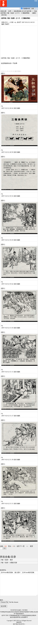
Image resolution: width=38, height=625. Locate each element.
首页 (9, 11)
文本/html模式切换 (7, 572)
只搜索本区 (26, 8)
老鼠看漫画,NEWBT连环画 (22, 11)
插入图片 (17, 572)
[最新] (34, 13)
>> (27, 546)
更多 (11, 560)
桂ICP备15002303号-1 (19, 624)
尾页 (31, 546)
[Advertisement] (19, 40)
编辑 (2, 24)
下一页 (22, 546)
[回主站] (4, 15)
